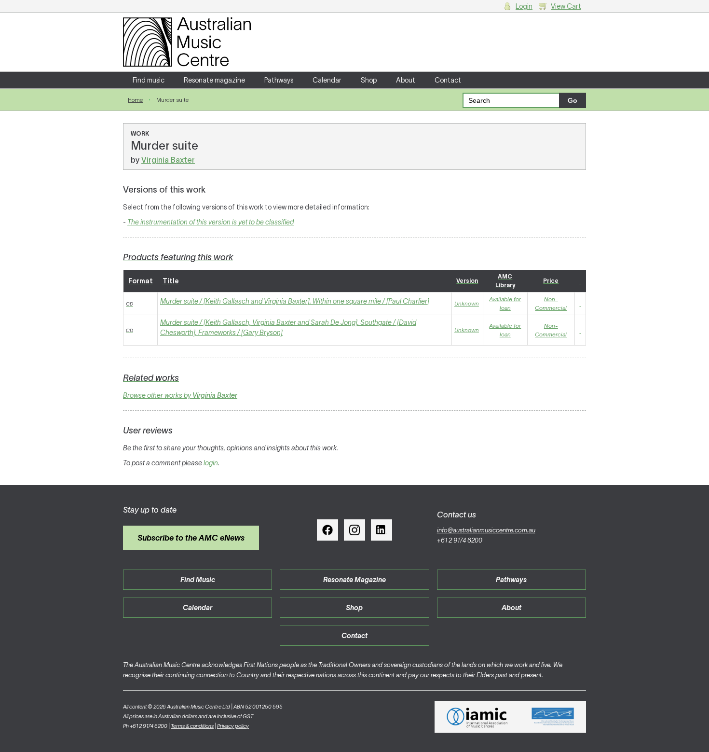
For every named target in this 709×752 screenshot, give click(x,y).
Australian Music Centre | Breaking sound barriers (187, 42)
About (405, 80)
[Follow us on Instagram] (354, 530)
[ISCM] (553, 717)
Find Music (197, 580)
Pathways (278, 80)
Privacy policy (233, 726)
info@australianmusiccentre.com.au (486, 530)
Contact (448, 80)
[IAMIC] (477, 717)
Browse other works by (180, 395)
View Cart (566, 6)
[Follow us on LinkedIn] (381, 530)
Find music (148, 80)
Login (524, 6)
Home (135, 100)
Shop (369, 80)
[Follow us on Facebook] (327, 530)
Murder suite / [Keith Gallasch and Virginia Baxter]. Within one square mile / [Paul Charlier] (294, 301)
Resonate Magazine (354, 580)
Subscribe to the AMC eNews (191, 537)
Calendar (327, 80)
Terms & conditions (192, 726)
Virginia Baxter (168, 159)
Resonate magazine (214, 80)
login (211, 463)
